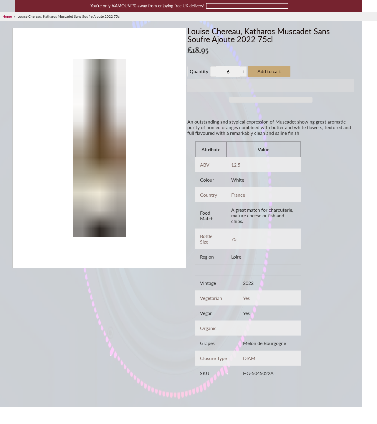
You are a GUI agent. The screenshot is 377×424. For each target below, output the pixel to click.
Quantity (199, 71)
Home (7, 16)
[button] (270, 85)
